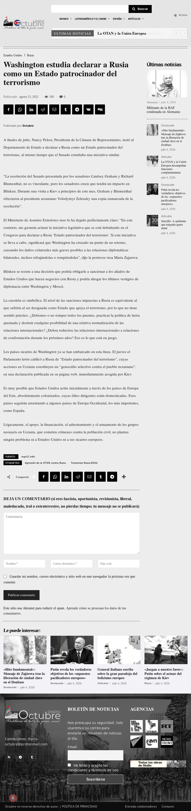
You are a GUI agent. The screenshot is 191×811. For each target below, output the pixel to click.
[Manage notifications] (13, 798)
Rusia (30, 55)
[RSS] (9, 757)
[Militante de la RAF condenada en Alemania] (167, 83)
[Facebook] (8, 109)
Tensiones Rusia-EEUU (84, 462)
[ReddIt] (43, 109)
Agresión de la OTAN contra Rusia (45, 462)
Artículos (166, 157)
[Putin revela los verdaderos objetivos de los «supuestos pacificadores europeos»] (152, 189)
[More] (124, 477)
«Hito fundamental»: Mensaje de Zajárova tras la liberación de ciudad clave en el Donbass (173, 137)
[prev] (176, 33)
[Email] (54, 109)
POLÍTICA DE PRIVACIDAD (79, 806)
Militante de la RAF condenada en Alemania (163, 109)
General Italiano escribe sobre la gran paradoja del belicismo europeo (117, 673)
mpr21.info (28, 456)
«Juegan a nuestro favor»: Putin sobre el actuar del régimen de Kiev (163, 673)
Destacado (167, 125)
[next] (184, 33)
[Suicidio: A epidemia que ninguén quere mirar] (152, 220)
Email (72, 746)
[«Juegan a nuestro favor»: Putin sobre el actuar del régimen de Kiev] (166, 650)
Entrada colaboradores (141, 806)
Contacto (168, 806)
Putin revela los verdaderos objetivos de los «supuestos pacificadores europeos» (173, 196)
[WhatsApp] (20, 109)
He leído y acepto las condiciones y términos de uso (93, 767)
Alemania (152, 102)
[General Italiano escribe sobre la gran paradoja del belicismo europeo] (119, 650)
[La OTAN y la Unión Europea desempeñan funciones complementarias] (152, 161)
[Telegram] (77, 109)
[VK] (89, 109)
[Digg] (100, 109)
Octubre (28, 125)
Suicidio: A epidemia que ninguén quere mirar (173, 224)
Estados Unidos (12, 55)
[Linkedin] (31, 109)
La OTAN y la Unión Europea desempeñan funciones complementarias (173, 167)
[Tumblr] (66, 109)
